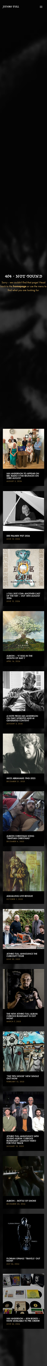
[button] (41, 6)
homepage (19, 286)
